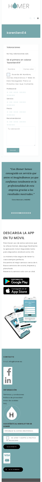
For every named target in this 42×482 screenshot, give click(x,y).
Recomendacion (14, 118)
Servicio (10, 99)
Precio (9, 108)
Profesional (11, 89)
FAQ (5, 403)
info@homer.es (15, 361)
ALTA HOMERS (14, 469)
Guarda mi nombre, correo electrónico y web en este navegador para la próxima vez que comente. (21, 79)
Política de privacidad (12, 397)
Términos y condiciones (13, 394)
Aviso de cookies (10, 400)
